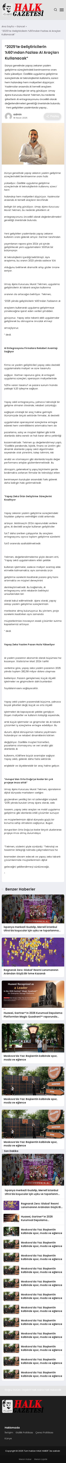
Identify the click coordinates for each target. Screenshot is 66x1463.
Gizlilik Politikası (24, 1432)
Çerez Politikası (44, 1432)
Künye (8, 1438)
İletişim (9, 1432)
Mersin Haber (25, 1459)
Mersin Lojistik (40, 1459)
